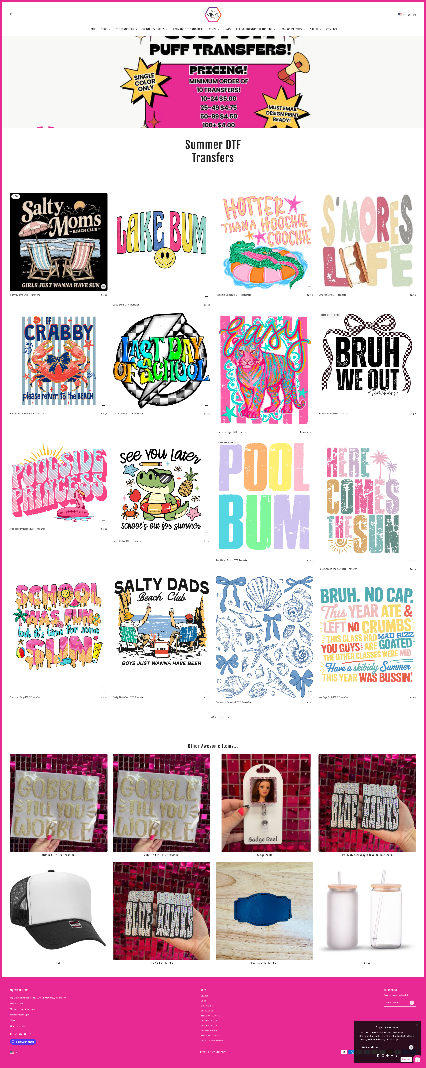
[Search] (11, 14)
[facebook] (378, 1056)
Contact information (213, 1041)
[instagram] (382, 1056)
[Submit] (411, 1047)
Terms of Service (210, 1016)
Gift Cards (207, 1006)
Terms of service (210, 1036)
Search (205, 996)
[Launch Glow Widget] (418, 1060)
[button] (197, 717)
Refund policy (209, 1021)
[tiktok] (396, 1056)
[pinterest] (387, 1056)
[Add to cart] (103, 286)
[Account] (409, 14)
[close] (417, 1024)
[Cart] (414, 14)
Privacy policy (209, 1031)
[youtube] (392, 1056)
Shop (204, 1001)
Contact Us (207, 1011)
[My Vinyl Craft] (213, 14)
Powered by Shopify (213, 1052)
